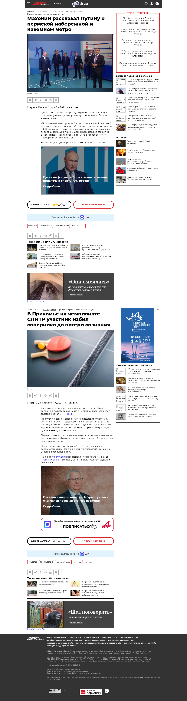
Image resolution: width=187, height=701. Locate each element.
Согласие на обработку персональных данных (63, 669)
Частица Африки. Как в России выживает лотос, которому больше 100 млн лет (143, 407)
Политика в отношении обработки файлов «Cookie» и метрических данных (74, 673)
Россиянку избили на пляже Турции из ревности (142, 169)
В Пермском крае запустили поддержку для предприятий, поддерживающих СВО (52, 256)
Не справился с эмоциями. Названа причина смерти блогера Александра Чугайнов (138, 31)
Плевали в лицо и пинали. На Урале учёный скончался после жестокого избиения (75, 498)
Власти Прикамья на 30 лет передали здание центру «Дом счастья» (52, 265)
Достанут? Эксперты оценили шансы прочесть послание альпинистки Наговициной (143, 100)
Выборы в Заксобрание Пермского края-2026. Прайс (98, 643)
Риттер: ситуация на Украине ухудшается (139, 142)
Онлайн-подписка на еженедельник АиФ (64, 640)
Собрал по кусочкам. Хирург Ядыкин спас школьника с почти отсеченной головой (143, 81)
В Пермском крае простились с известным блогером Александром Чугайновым (138, 53)
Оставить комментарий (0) (93, 205)
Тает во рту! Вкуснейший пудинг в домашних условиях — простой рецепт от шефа (142, 127)
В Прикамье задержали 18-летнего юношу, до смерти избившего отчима (93, 593)
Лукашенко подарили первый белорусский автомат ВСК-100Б (140, 178)
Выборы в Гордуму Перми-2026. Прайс (140, 643)
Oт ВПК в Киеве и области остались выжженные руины (142, 151)
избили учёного (50, 459)
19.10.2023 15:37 (33, 11)
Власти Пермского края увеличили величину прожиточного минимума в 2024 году (90, 248)
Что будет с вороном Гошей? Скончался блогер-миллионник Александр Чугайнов (138, 20)
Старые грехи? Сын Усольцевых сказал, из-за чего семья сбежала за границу (143, 109)
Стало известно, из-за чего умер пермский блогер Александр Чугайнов (138, 42)
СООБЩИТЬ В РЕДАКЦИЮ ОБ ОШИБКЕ (61, 646)
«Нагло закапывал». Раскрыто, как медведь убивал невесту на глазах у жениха (143, 398)
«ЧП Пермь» (67, 414)
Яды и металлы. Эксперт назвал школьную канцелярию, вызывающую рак (141, 389)
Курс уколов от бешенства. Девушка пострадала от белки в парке (137, 64)
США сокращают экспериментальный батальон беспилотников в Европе (140, 161)
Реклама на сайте (91, 638)
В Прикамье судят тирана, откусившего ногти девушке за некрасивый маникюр (95, 584)
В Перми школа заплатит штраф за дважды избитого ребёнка (53, 592)
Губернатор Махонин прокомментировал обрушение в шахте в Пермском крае (96, 256)
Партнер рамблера (70, 691)
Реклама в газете (109, 638)
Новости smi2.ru (36, 301)
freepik (30, 389)
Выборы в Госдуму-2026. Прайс (60, 643)
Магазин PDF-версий (129, 638)
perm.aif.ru (60, 457)
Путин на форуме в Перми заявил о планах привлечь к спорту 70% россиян (75, 178)
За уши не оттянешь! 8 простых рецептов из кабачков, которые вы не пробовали (144, 380)
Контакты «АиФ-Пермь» (95, 640)
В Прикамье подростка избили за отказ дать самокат (53, 583)
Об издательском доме (57, 638)
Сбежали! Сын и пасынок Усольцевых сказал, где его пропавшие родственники (144, 371)
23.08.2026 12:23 (33, 310)
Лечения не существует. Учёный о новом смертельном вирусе (142, 415)
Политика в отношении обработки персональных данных (67, 671)
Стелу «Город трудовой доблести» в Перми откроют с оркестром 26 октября (53, 247)
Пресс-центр (75, 638)
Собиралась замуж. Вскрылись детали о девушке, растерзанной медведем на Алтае (142, 118)
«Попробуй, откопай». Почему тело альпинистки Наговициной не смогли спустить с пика (143, 91)
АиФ (39, 93)
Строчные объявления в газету (121, 640)
